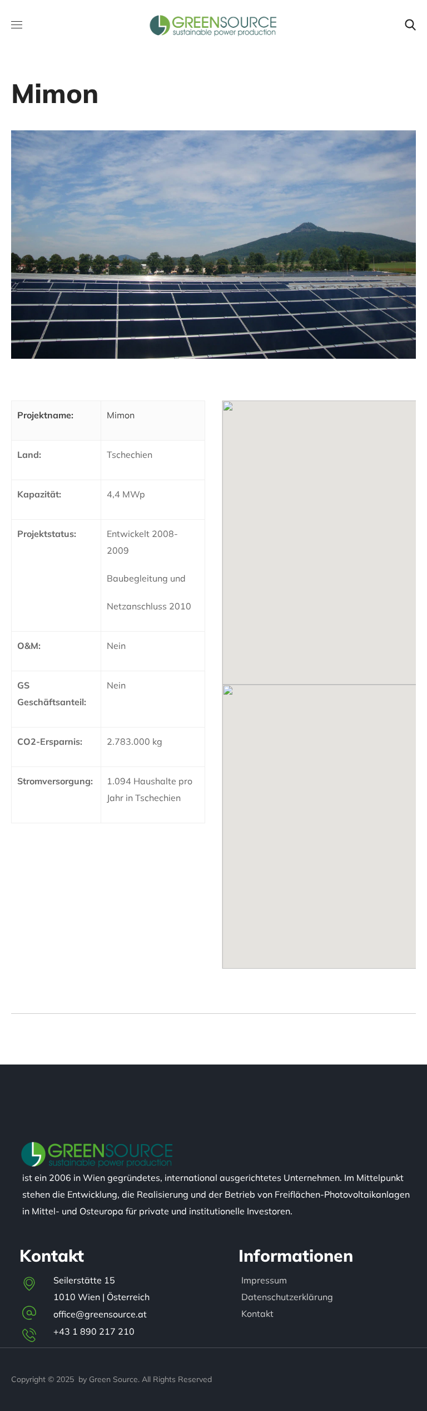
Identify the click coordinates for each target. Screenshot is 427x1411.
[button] (410, 25)
